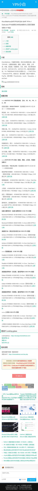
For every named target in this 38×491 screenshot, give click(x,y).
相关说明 (8, 52)
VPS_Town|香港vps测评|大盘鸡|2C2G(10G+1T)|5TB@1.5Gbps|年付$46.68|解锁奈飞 (12, 396)
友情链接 (23, 485)
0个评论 (11, 32)
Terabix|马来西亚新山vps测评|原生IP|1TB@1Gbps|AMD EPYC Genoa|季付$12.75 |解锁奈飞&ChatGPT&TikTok (27, 396)
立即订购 (4, 117)
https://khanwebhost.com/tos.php (18, 354)
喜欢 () (20, 376)
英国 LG (4, 340)
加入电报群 (28, 361)
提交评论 (32, 480)
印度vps (14, 385)
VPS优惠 (7, 14)
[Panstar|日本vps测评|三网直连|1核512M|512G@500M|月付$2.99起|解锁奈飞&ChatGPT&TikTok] (10, 427)
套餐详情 (8, 46)
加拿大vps (8, 385)
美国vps (24, 387)
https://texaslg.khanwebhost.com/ (20, 336)
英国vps (31, 387)
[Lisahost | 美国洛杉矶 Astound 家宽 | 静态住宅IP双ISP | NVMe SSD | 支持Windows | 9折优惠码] (28, 427)
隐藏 (12, 37)
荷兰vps (4, 389)
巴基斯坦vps (29, 385)
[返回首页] (2, 14)
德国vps (4, 387)
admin (13, 30)
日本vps (18, 387)
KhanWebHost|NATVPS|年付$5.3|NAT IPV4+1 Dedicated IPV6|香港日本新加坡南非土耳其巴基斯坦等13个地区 (18, 24)
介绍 (6, 41)
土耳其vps (21, 385)
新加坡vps (12, 387)
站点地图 (28, 485)
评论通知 (23, 479)
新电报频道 (20, 10)
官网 (6, 43)
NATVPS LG (5, 343)
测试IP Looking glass (11, 49)
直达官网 (4, 91)
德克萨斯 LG (5, 338)
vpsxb (18, 485)
